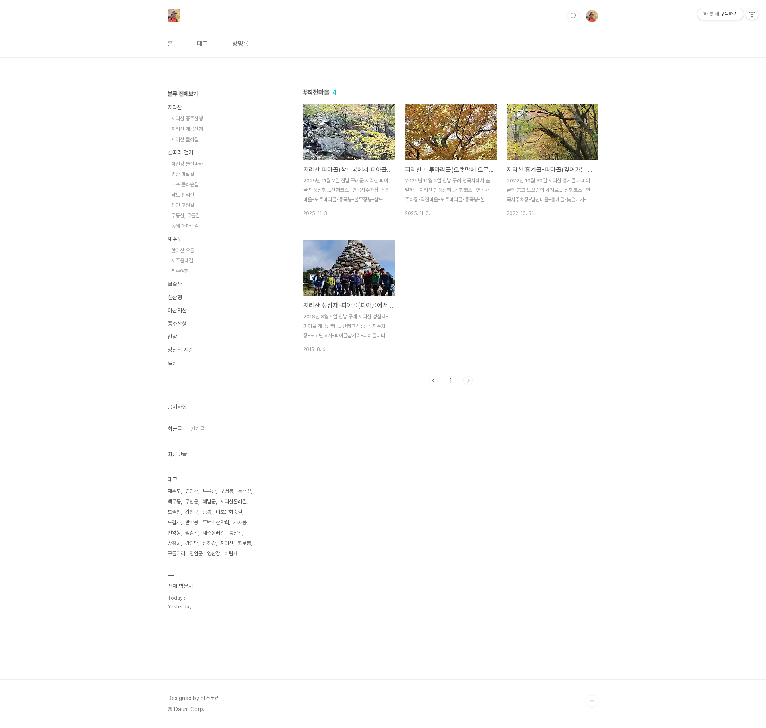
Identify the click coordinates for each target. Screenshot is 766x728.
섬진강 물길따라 (187, 164)
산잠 (172, 336)
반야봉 (191, 522)
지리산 (175, 107)
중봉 (207, 512)
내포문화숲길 (229, 512)
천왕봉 (174, 533)
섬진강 (209, 543)
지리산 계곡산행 (187, 129)
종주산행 (177, 323)
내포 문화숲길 (185, 184)
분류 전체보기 (183, 94)
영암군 (196, 553)
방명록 (240, 43)
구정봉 (226, 491)
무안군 (191, 502)
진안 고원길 (182, 205)
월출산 (175, 284)
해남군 (209, 502)
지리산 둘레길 (185, 139)
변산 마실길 (182, 174)
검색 (574, 16)
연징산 (191, 491)
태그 (202, 43)
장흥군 (174, 543)
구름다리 (176, 553)
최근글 (175, 429)
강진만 (191, 543)
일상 (172, 363)
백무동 (174, 502)
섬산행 (175, 297)
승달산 (235, 533)
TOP (592, 701)
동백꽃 (244, 491)
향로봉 (244, 543)
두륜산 (209, 491)
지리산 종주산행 (187, 119)
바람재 (231, 553)
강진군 (191, 512)
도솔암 (174, 512)
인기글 (197, 429)
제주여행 (180, 271)
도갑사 (174, 522)
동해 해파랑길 (185, 226)
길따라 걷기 (180, 152)
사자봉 (240, 522)
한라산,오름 (182, 250)
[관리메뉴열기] (752, 14)
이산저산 (177, 310)
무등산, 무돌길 (185, 216)
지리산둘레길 (233, 502)
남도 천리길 (182, 195)
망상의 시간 (180, 350)
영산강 (213, 553)
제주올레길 (182, 261)
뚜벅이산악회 (216, 522)
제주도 (175, 239)
